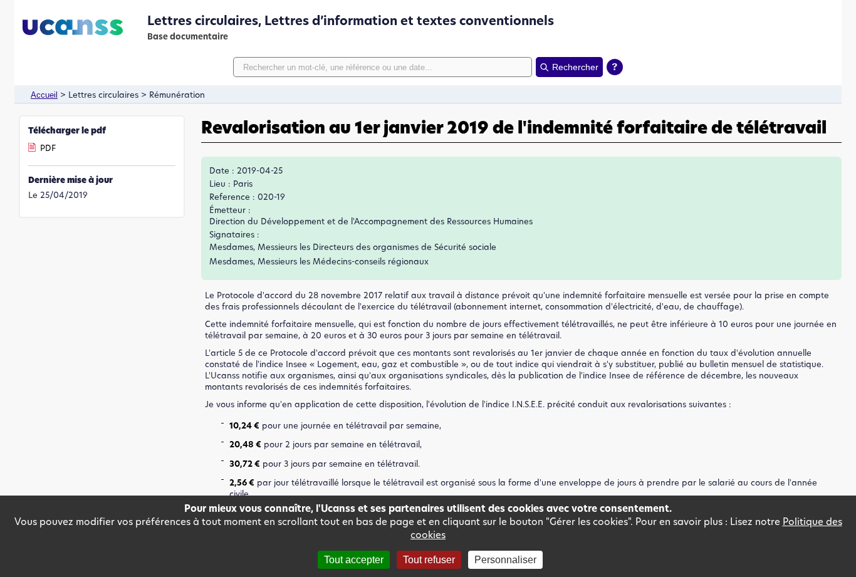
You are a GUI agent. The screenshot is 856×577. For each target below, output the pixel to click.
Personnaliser (505, 559)
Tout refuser (429, 559)
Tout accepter (354, 559)
